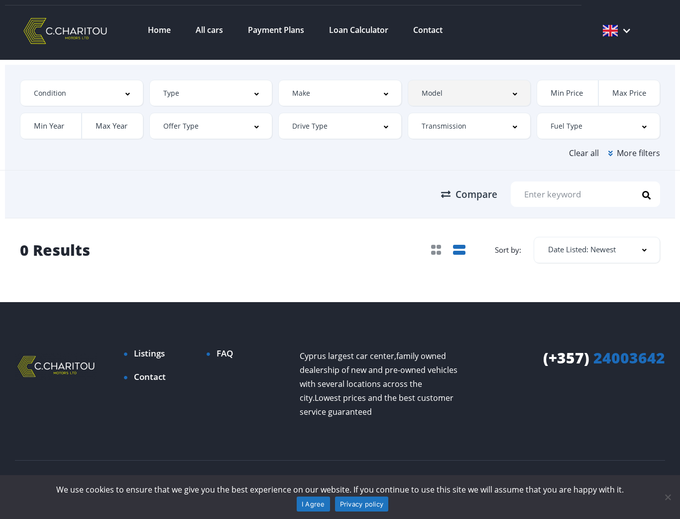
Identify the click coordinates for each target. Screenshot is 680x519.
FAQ (225, 353)
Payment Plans (276, 29)
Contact (428, 29)
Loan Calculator (358, 29)
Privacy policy (362, 504)
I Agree (313, 504)
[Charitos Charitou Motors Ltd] (66, 29)
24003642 (604, 357)
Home (159, 29)
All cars (209, 29)
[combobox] (81, 93)
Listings (149, 353)
